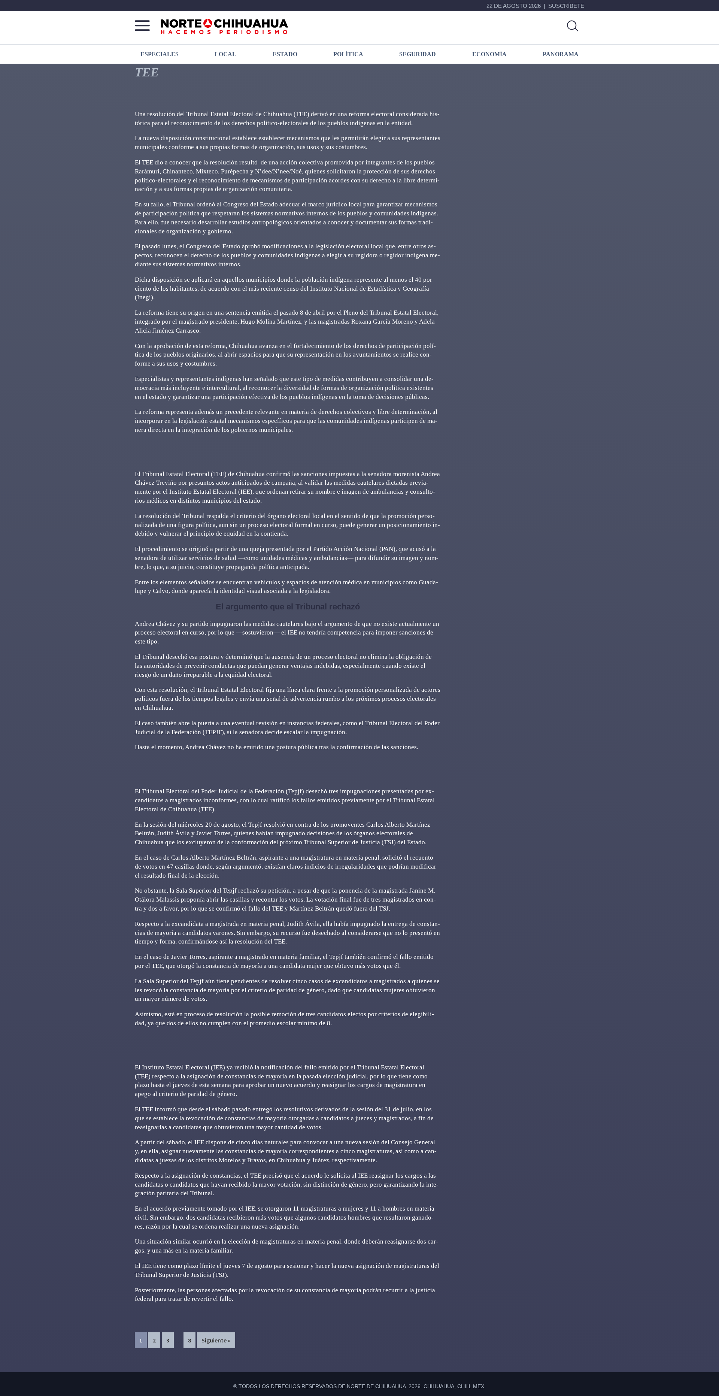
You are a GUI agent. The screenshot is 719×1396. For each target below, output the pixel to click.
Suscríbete (566, 6)
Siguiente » (216, 1340)
